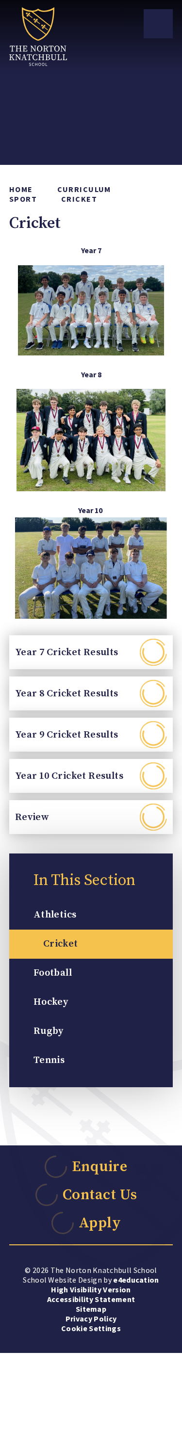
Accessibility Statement (91, 1299)
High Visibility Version (91, 1289)
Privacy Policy (91, 1318)
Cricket (79, 199)
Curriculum (84, 189)
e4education (136, 1280)
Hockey (50, 1002)
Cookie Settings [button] (91, 1328)
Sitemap (91, 1309)
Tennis (49, 1060)
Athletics (55, 915)
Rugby (48, 1031)
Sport (23, 199)
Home (21, 189)
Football (52, 973)
